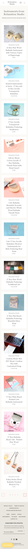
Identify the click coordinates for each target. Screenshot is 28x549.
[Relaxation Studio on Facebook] (11, 539)
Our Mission (22, 516)
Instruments (6, 516)
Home (8, 514)
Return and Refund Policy (14, 510)
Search (13, 514)
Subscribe (20, 531)
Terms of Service (19, 505)
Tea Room (14, 516)
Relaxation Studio (12, 3)
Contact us (14, 518)
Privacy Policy (8, 505)
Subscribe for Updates (14, 523)
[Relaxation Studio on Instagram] (14, 539)
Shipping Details (14, 508)
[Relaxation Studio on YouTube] (16, 539)
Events (19, 514)
